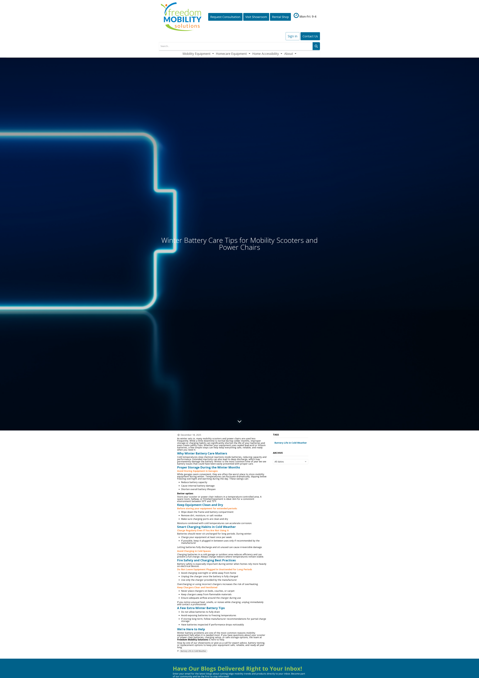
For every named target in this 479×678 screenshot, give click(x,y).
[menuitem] (198, 54)
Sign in (292, 36)
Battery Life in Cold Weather (193, 651)
